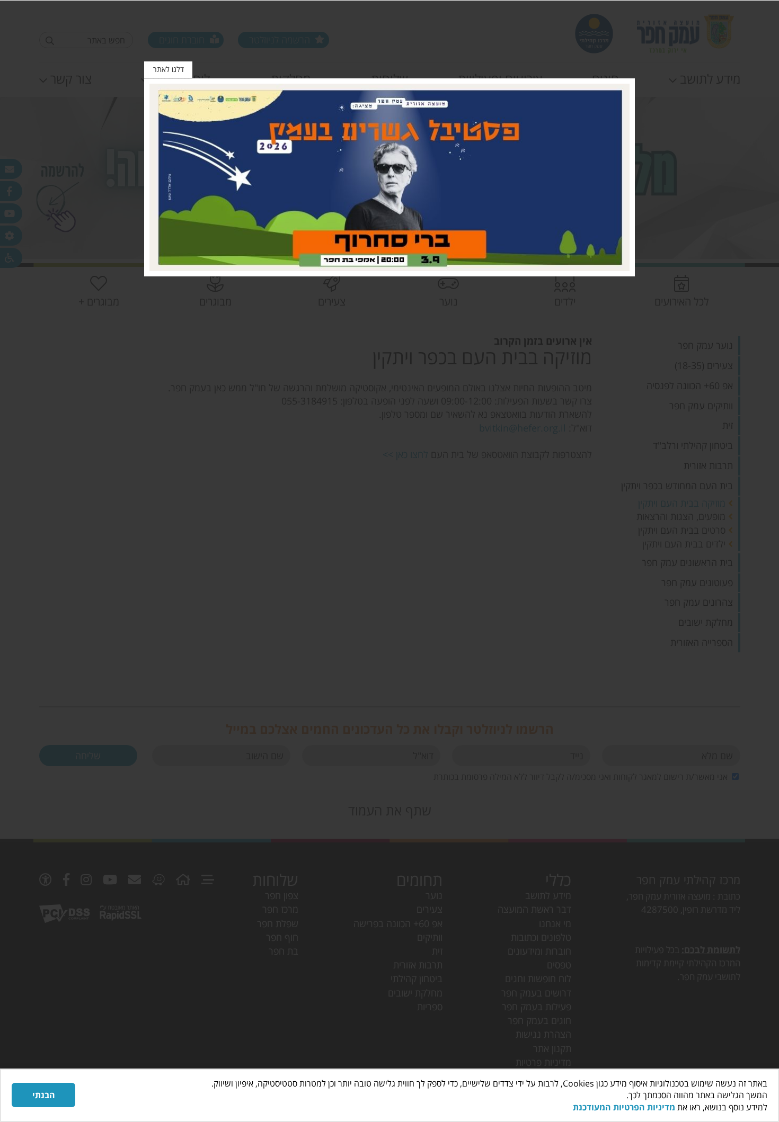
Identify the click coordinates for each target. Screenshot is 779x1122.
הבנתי (43, 1095)
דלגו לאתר (168, 69)
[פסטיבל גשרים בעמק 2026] (389, 177)
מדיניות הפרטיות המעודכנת (624, 1107)
